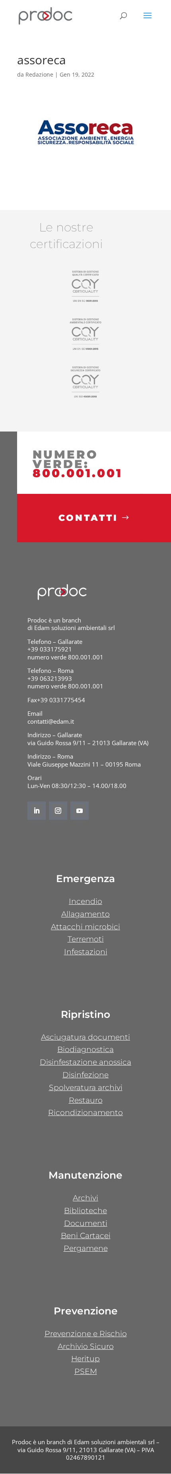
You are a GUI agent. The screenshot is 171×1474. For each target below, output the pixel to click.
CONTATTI (88, 518)
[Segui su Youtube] (79, 811)
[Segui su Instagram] (58, 811)
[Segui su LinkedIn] (36, 811)
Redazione (39, 74)
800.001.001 (77, 473)
